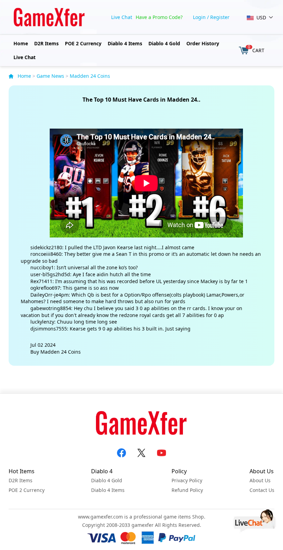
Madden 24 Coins (90, 76)
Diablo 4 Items (125, 43)
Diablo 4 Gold (164, 43)
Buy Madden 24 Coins (55, 351)
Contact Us (262, 490)
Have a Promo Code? (159, 17)
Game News (50, 76)
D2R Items (46, 43)
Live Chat (121, 17)
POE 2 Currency (83, 43)
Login (199, 17)
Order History (202, 43)
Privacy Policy (187, 480)
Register (220, 17)
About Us (260, 480)
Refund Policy (187, 490)
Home (20, 43)
